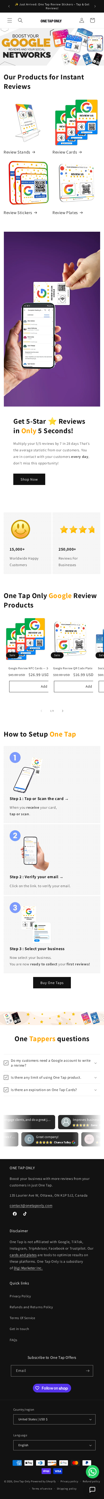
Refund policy (91, 1481)
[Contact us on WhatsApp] (92, 1471)
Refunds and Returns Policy (31, 1307)
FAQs (13, 1340)
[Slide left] (41, 711)
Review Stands (17, 152)
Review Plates (65, 212)
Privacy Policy (20, 1296)
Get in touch (19, 1329)
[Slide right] (62, 711)
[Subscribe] (87, 1370)
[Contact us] (92, 1490)
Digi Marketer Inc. (28, 1268)
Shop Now (29, 479)
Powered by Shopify (43, 1481)
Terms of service (42, 1488)
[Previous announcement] (9, 6)
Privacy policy (69, 1481)
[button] (9, 20)
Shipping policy (67, 1488)
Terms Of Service (22, 1318)
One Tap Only (22, 1481)
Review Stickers (18, 212)
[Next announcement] (95, 6)
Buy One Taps (52, 982)
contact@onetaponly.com (31, 1205)
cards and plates (23, 1255)
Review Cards (64, 152)
